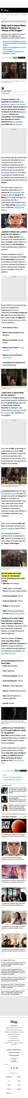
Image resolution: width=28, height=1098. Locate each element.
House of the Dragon (9, 777)
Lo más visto (6, 785)
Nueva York (17, 14)
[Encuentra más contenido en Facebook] (3, 58)
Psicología (23, 14)
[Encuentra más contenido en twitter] (6, 58)
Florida (2, 14)
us (9, 1081)
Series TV (19, 779)
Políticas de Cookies (14, 1055)
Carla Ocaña (7, 91)
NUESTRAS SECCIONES (14, 1073)
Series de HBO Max (9, 779)
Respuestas (9, 1077)
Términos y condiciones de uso (14, 1049)
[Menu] (2, 10)
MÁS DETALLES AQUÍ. (17, 613)
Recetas (19, 1089)
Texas (12, 14)
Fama (9, 1085)
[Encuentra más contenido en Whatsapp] (10, 58)
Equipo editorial (14, 1025)
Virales (9, 1089)
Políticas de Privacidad (14, 1052)
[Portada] (14, 1024)
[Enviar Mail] (2, 90)
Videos (19, 1077)
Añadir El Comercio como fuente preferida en (14, 21)
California (7, 14)
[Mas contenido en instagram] (16, 1068)
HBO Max (19, 777)
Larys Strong (7, 357)
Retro (19, 1085)
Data (19, 1081)
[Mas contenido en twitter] (14, 1068)
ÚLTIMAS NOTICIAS (8, 960)
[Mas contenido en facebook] (11, 1068)
